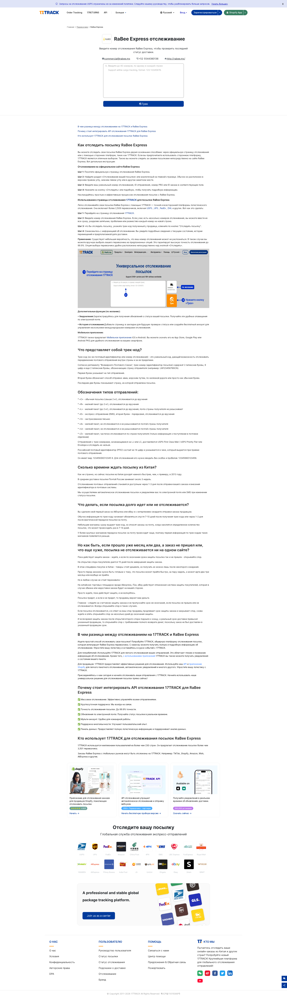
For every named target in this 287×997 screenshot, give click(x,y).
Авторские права (59, 967)
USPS (150, 208)
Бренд (102, 979)
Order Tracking (74, 12)
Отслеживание (107, 973)
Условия (54, 956)
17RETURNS (93, 12)
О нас (52, 950)
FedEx (163, 208)
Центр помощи (157, 956)
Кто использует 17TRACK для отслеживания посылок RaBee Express (113, 135)
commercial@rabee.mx (117, 58)
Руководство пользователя (115, 950)
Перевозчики (82, 27)
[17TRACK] (49, 12)
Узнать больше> (220, 4)
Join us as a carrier (99, 915)
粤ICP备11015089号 (170, 993)
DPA (51, 973)
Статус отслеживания (112, 962)
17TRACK (131, 199)
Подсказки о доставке (112, 967)
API (105, 12)
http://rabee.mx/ (176, 58)
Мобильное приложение (119, 337)
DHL (170, 208)
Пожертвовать (156, 967)
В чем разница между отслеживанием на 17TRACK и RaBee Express (112, 126)
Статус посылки (108, 956)
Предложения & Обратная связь (167, 962)
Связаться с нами (158, 950)
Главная (70, 27)
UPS (156, 208)
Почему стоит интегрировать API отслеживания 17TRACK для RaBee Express (117, 131)
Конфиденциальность (62, 962)
